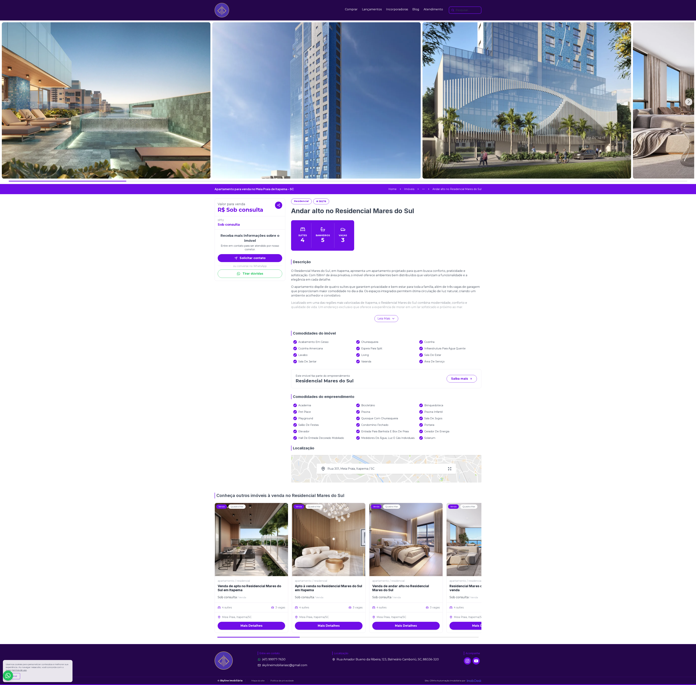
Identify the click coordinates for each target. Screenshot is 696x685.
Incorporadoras (397, 9)
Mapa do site (257, 680)
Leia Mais (384, 318)
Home (392, 189)
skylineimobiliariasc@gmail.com (284, 665)
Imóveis (409, 189)
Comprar (351, 9)
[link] (456, 189)
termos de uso (19, 670)
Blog (415, 9)
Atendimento (433, 9)
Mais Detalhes (251, 625)
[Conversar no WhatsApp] (8, 676)
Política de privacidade (282, 680)
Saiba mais (459, 378)
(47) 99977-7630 (273, 659)
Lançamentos (372, 9)
